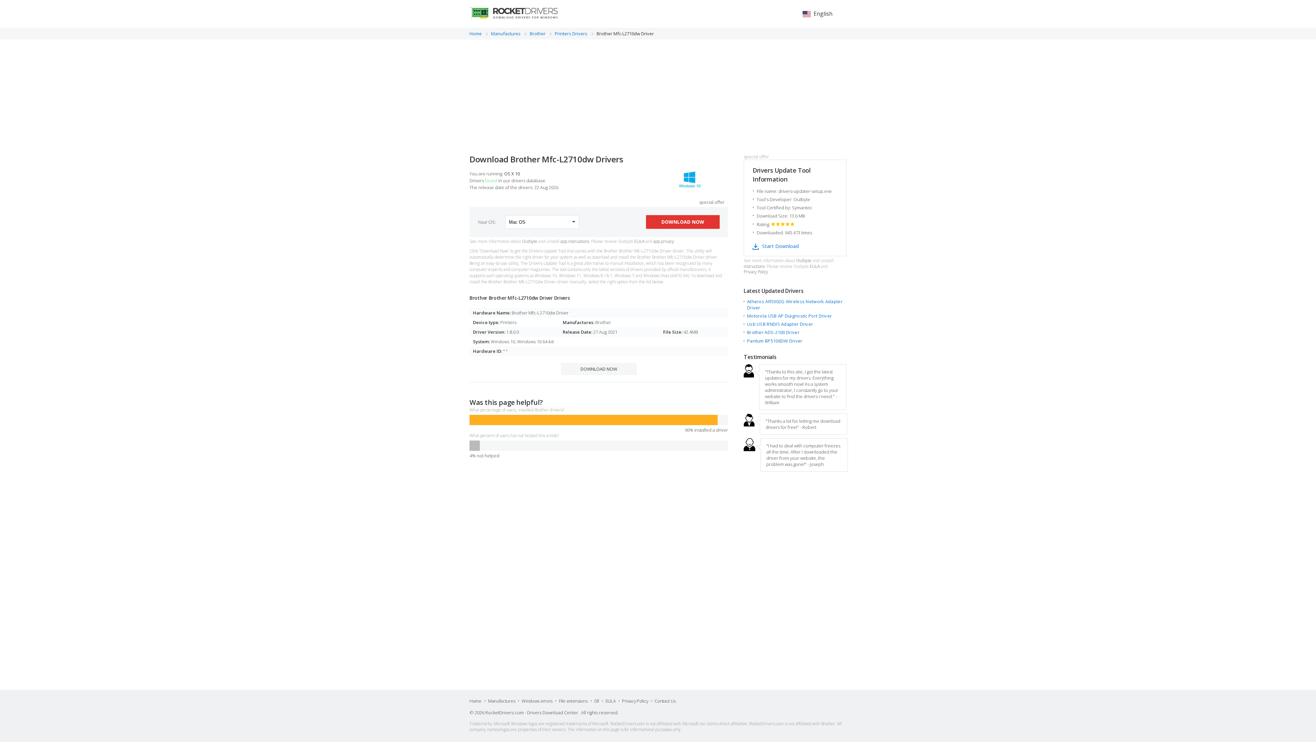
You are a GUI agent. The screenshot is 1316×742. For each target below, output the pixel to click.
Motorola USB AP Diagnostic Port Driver (789, 316)
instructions (754, 266)
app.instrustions (574, 241)
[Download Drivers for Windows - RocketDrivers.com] (514, 13)
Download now (682, 222)
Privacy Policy (756, 272)
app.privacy (663, 241)
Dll (596, 701)
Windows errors (537, 701)
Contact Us (665, 701)
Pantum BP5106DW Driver (775, 341)
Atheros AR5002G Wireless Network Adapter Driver (795, 304)
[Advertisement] (658, 91)
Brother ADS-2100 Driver (773, 332)
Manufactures (501, 701)
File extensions (573, 701)
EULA (639, 241)
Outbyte (529, 241)
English (823, 13)
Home (476, 701)
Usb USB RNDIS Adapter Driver (780, 324)
